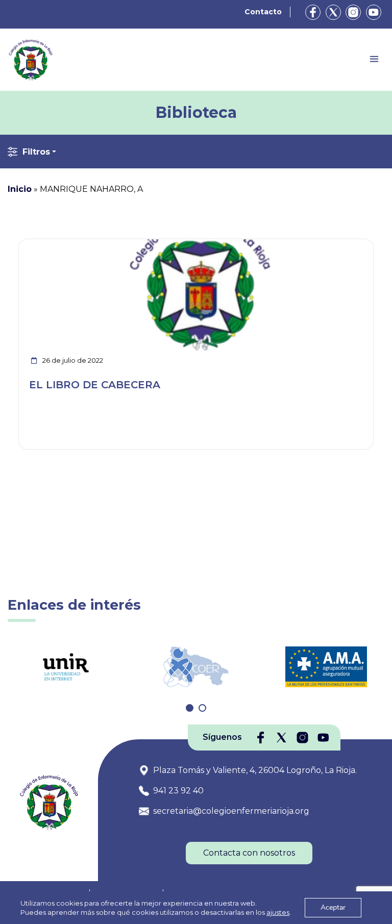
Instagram (353, 12)
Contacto (263, 11)
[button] (189, 708)
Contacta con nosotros (249, 853)
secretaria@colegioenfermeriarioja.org (231, 811)
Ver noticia (349, 245)
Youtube (373, 12)
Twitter (333, 12)
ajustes (277, 912)
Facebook (313, 12)
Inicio (20, 189)
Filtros (36, 152)
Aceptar (333, 907)
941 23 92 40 (178, 790)
